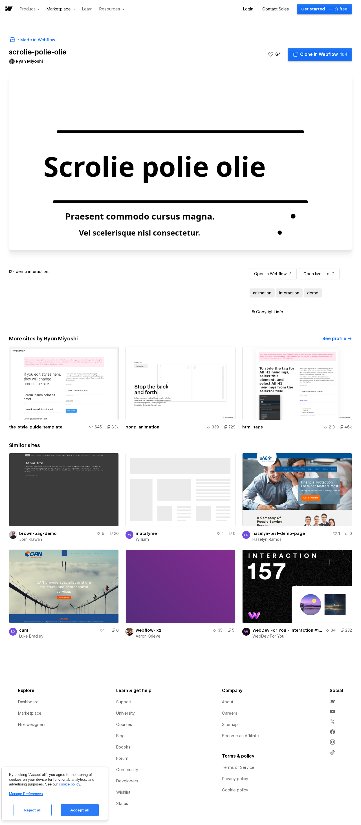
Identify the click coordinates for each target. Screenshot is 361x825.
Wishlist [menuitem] (123, 792)
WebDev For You (268, 636)
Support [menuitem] (123, 702)
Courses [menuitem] (124, 724)
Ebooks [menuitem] (123, 747)
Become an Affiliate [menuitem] (240, 736)
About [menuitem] (227, 702)
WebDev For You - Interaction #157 (287, 630)
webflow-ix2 (148, 630)
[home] (8, 9)
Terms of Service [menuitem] (238, 767)
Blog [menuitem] (120, 736)
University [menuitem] (125, 713)
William (142, 539)
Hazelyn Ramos (266, 539)
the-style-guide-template (35, 427)
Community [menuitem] (127, 769)
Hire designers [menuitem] (31, 724)
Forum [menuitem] (122, 758)
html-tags (252, 427)
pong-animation (142, 427)
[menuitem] (332, 701)
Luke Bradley (31, 636)
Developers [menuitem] (127, 781)
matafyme (146, 533)
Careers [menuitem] (229, 713)
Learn (87, 9)
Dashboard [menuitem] (28, 702)
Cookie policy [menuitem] (235, 790)
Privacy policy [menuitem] (235, 778)
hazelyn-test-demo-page (278, 533)
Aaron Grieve (148, 636)
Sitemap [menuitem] (230, 724)
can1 (23, 630)
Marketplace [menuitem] (29, 713)
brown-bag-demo (38, 533)
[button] (29, 9)
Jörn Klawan (30, 539)
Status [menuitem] (122, 803)
